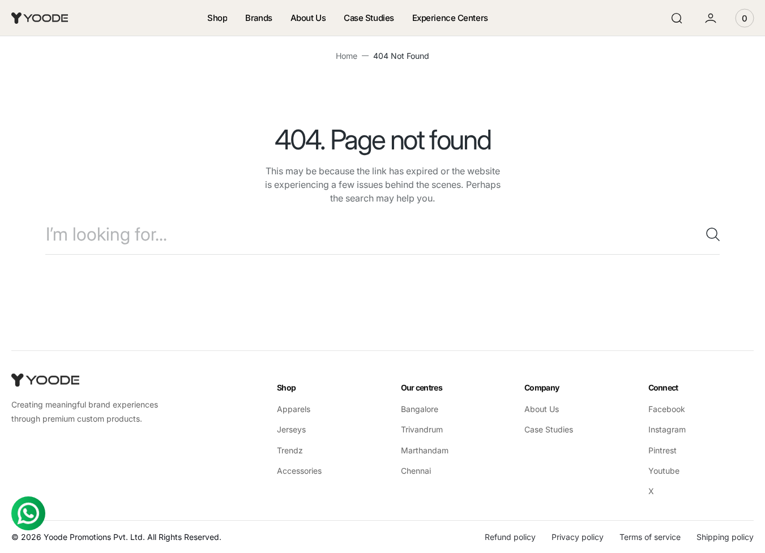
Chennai (416, 470)
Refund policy (510, 537)
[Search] (708, 234)
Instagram (667, 429)
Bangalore (419, 409)
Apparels (293, 409)
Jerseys (291, 429)
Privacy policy (578, 537)
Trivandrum (422, 429)
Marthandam (424, 450)
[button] (677, 18)
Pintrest (662, 450)
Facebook (666, 409)
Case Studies (548, 429)
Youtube (663, 470)
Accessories (299, 470)
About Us (541, 409)
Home (346, 56)
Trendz (290, 450)
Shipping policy (725, 537)
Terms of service (650, 537)
